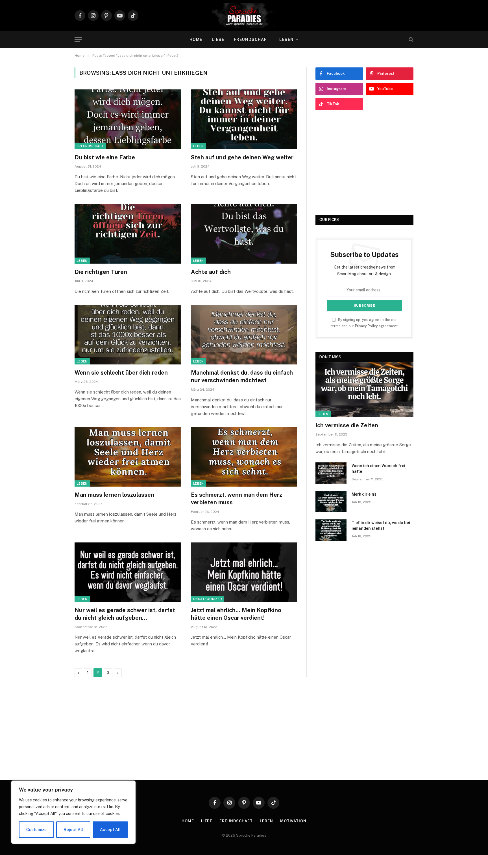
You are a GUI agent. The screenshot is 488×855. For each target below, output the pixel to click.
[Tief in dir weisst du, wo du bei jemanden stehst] (331, 530)
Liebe (218, 39)
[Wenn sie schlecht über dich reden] (128, 335)
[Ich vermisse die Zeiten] (364, 389)
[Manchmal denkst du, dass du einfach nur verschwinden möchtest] (244, 335)
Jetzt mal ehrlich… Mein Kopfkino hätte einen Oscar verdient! (236, 614)
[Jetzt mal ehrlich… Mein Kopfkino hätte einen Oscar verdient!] (244, 572)
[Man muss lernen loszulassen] (128, 457)
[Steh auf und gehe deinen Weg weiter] (244, 119)
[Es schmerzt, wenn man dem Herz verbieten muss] (244, 457)
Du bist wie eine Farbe (105, 157)
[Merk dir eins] (331, 501)
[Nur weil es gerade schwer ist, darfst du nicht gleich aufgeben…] (128, 572)
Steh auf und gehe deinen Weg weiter (242, 157)
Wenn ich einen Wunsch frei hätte (378, 468)
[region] (73, 812)
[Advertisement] (364, 162)
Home (195, 39)
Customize (36, 829)
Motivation (293, 821)
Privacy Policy (366, 326)
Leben (286, 39)
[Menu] (78, 39)
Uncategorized (207, 599)
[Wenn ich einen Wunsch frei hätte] (331, 473)
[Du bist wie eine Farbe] (128, 119)
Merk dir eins (364, 494)
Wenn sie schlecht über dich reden (121, 372)
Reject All (73, 829)
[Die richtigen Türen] (128, 234)
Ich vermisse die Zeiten (346, 425)
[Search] (410, 39)
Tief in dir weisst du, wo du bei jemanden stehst (381, 525)
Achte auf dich (211, 272)
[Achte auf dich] (244, 234)
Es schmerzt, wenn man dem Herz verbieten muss (236, 498)
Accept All (110, 829)
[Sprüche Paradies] (244, 15)
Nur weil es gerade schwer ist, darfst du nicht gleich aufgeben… (125, 614)
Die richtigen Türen (101, 272)
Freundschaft (252, 39)
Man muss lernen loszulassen (114, 494)
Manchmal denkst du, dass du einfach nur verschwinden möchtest (242, 376)
